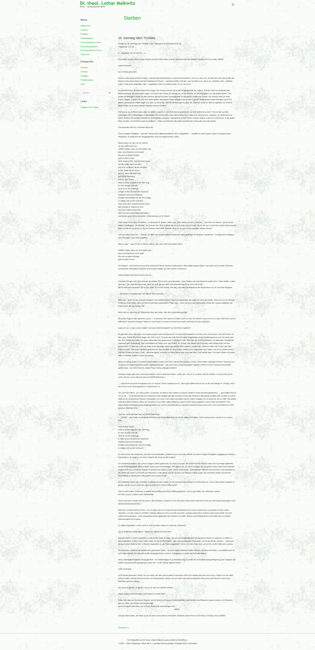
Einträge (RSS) (181, 643)
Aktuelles (84, 67)
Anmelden (193, 643)
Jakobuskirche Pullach (90, 107)
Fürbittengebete (87, 38)
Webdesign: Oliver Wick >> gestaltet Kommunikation (152, 643)
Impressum (85, 54)
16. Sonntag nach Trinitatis (136, 38)
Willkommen (86, 26)
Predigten (84, 34)
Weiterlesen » (123, 627)
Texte (83, 84)
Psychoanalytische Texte (91, 42)
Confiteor (84, 30)
